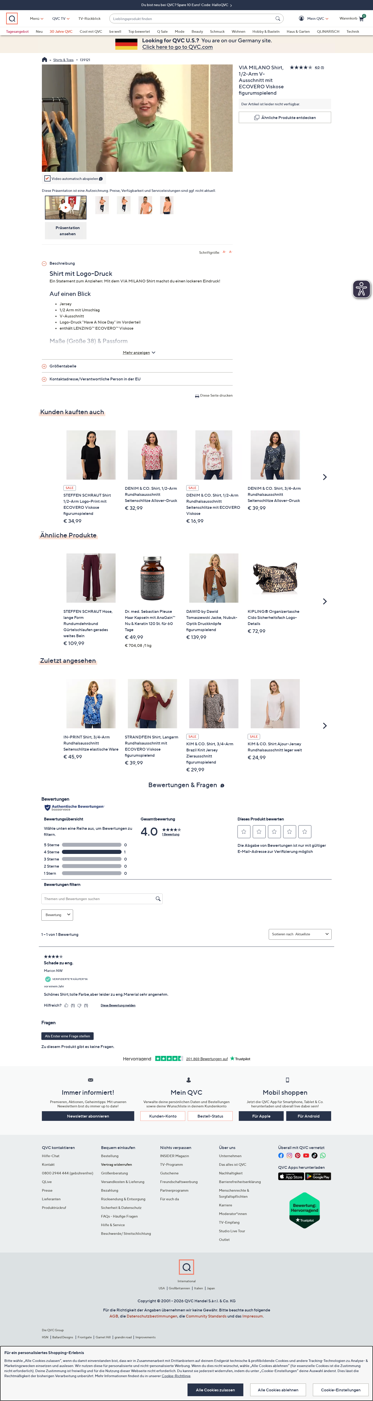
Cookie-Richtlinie (176, 1376)
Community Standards (206, 1316)
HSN (45, 1337)
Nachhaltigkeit (231, 1173)
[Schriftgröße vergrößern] (224, 252)
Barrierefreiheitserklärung (240, 1181)
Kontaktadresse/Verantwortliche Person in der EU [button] (95, 378)
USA (162, 1288)
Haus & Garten (298, 31)
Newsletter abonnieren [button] (88, 1116)
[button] (308, 18)
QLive (47, 1181)
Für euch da (169, 1199)
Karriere (225, 1205)
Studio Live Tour (232, 1231)
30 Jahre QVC (61, 31)
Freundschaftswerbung (179, 1181)
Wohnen (238, 31)
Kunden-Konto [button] (163, 1116)
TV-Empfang (229, 1222)
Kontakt (48, 1164)
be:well (115, 31)
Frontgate (85, 1337)
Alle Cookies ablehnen (278, 1389)
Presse (47, 1190)
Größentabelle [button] (62, 365)
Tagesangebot (17, 31)
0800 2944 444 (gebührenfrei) (67, 1173)
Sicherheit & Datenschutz (121, 1207)
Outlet (224, 1239)
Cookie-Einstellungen (341, 1389)
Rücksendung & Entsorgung (123, 1199)
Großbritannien (179, 1288)
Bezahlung (109, 1190)
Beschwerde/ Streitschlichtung (126, 1233)
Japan (211, 1288)
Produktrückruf (54, 1207)
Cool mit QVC (91, 31)
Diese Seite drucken (216, 395)
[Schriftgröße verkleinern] (231, 252)
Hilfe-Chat (50, 1156)
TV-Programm (171, 1164)
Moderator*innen (233, 1213)
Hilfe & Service (113, 1225)
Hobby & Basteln (266, 31)
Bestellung (109, 1156)
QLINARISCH (328, 31)
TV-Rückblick (89, 18)
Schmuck (217, 31)
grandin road (123, 1337)
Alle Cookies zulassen (215, 1389)
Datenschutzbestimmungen (152, 1316)
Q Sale (162, 31)
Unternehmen (230, 1156)
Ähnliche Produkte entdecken (288, 117)
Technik (353, 31)
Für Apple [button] (261, 1116)
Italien (198, 1288)
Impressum (252, 1316)
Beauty (197, 31)
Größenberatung (114, 1173)
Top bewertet (139, 31)
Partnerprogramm (174, 1190)
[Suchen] (278, 18)
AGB (113, 1316)
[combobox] (191, 18)
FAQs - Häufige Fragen (119, 1216)
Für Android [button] (309, 1116)
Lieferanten (51, 1199)
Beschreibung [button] (62, 263)
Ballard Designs (63, 1337)
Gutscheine (169, 1173)
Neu (39, 31)
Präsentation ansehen (68, 230)
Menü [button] (34, 18)
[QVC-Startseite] (44, 60)
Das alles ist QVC (232, 1164)
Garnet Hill (103, 1337)
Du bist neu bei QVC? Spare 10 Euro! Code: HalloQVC (185, 5)
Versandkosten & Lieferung (122, 1181)
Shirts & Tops (63, 60)
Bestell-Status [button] (210, 1116)
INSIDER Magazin (174, 1156)
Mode (179, 31)
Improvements (145, 1337)
